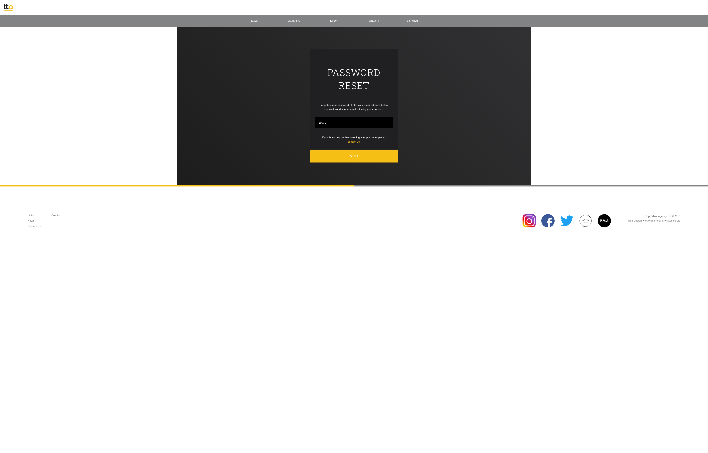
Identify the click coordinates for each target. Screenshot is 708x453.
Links (31, 215)
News (334, 21)
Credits (55, 215)
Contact (414, 21)
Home (254, 21)
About (374, 21)
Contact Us (34, 226)
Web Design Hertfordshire (643, 220)
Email (322, 122)
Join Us (294, 21)
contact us (354, 141)
